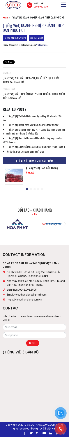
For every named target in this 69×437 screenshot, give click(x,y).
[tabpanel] (34, 175)
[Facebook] (25, 433)
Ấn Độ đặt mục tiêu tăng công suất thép (25, 151)
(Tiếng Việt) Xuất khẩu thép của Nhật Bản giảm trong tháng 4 (36, 147)
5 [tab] (42, 189)
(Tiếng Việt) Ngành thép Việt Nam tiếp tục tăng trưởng (33, 125)
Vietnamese (41, 45)
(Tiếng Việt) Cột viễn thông (42, 168)
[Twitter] (31, 433)
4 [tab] (38, 189)
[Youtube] (44, 433)
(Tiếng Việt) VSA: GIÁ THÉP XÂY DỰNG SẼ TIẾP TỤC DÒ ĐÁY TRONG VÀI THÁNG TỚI (31, 80)
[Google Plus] (37, 433)
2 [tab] (31, 189)
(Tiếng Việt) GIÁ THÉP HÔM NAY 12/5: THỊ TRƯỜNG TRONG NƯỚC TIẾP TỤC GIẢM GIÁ (34, 95)
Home (5, 17)
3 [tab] (34, 189)
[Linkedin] (50, 433)
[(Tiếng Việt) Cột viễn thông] (14, 175)
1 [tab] (27, 189)
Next (64, 224)
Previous (4, 224)
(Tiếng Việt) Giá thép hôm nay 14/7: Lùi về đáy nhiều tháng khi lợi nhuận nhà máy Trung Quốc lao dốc (34, 131)
